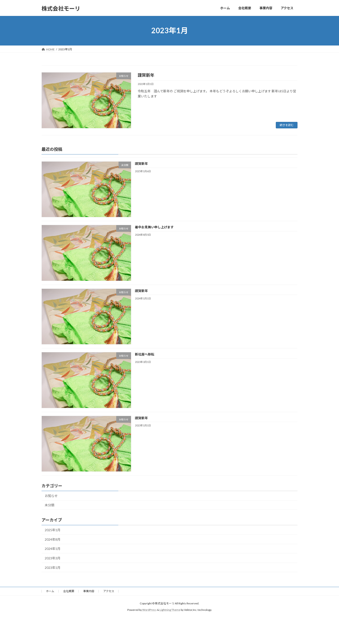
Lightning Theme (170, 610)
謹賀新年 (146, 75)
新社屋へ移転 (144, 354)
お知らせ (51, 495)
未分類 (49, 505)
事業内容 (88, 591)
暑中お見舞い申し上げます (154, 227)
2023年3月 (52, 558)
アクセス (108, 591)
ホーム (50, 591)
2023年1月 (52, 567)
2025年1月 (52, 530)
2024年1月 (52, 549)
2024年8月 (52, 539)
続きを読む (287, 125)
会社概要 (68, 591)
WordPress (149, 610)
